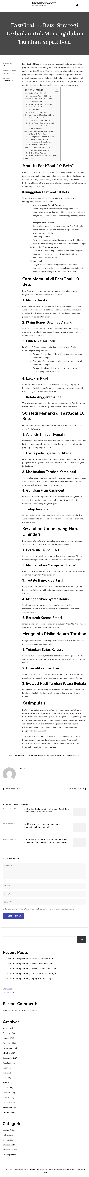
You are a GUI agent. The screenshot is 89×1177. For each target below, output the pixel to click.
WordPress (44, 1172)
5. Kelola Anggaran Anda (38, 112)
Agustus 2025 (9, 1063)
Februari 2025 (9, 1093)
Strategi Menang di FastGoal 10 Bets (39, 115)
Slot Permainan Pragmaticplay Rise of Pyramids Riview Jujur (30, 968)
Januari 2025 (8, 1097)
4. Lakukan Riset (35, 109)
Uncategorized (9, 1155)
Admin (5, 66)
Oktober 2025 (9, 1053)
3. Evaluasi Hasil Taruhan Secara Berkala (43, 155)
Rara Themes (70, 1170)
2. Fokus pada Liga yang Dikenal (40, 120)
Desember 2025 (9, 1043)
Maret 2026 (8, 1028)
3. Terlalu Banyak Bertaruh (39, 139)
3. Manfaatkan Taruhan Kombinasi (41, 123)
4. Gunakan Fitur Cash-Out (38, 126)
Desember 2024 (9, 1102)
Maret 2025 (8, 1088)
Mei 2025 (7, 1078)
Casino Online (9, 1130)
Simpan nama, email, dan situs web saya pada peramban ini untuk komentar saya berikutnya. (39, 909)
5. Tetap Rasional (35, 128)
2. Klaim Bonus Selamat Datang (40, 104)
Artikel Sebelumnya (13, 789)
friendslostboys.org (44, 3)
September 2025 (10, 1058)
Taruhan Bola (9, 80)
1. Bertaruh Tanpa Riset (37, 134)
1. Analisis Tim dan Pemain (39, 118)
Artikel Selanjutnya (76, 789)
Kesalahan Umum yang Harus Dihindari (39, 131)
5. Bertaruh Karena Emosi (38, 145)
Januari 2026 (8, 1038)
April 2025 (7, 1083)
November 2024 (10, 1107)
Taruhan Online (10, 1150)
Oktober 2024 (9, 1112)
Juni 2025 (7, 1073)
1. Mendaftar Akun (36, 102)
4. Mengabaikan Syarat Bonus (40, 142)
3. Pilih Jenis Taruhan (36, 107)
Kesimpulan (29, 158)
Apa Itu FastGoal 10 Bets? (35, 93)
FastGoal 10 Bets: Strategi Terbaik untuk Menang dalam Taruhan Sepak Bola (47, 755)
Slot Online (8, 1140)
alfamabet (7, 989)
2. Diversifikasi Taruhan (37, 153)
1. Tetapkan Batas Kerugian (39, 150)
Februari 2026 (9, 1033)
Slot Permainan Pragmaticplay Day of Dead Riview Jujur (28, 959)
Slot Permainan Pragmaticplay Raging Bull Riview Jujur (28, 978)
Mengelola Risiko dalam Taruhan (37, 147)
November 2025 (10, 1048)
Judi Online (8, 1135)
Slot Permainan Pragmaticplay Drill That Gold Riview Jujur (29, 973)
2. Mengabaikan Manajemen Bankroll (42, 137)
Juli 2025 (7, 1068)
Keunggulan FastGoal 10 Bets (40, 96)
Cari (4, 934)
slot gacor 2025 (10, 992)
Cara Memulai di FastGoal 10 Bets (38, 99)
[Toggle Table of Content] (55, 90)
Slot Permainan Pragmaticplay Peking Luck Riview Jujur (28, 963)
